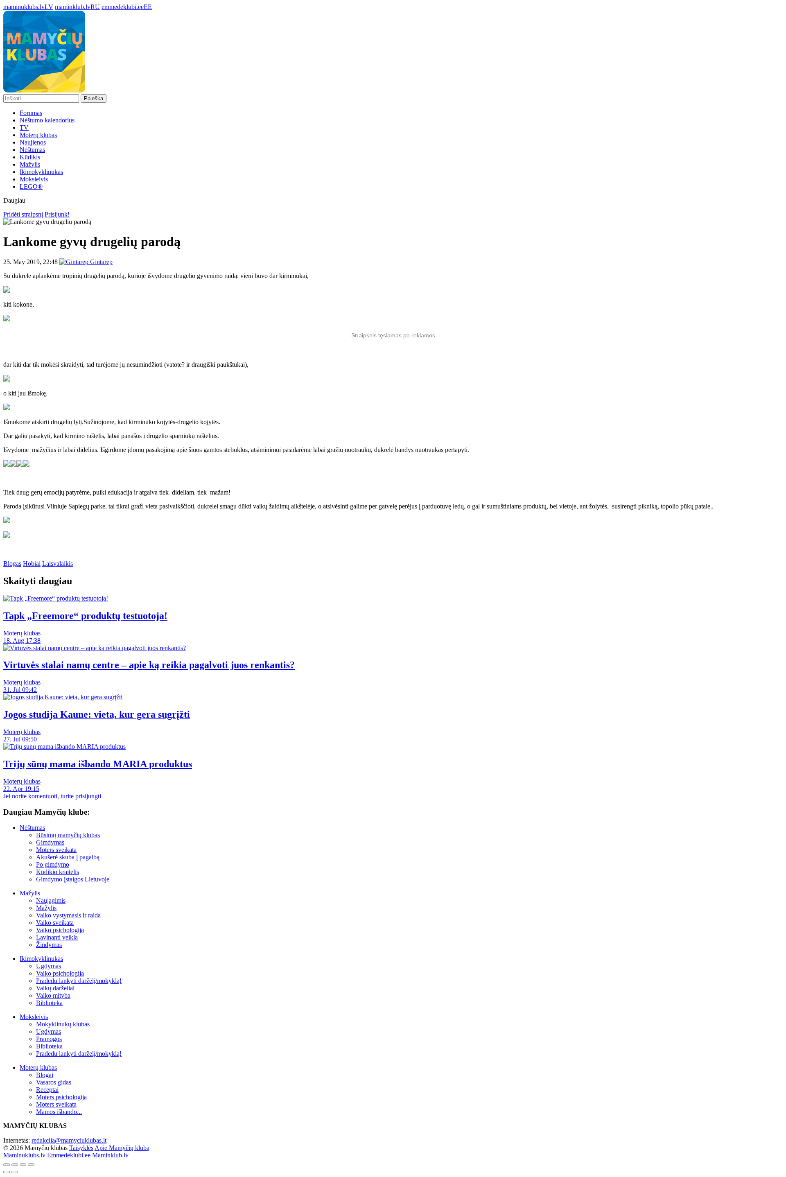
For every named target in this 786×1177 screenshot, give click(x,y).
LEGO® (31, 186)
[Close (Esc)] (6, 1164)
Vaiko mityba (53, 995)
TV (24, 127)
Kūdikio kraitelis (57, 871)
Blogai (44, 1074)
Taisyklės (81, 1147)
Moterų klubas (38, 134)
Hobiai (32, 563)
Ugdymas (48, 965)
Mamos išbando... (59, 1111)
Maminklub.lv (110, 1155)
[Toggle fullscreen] (23, 1164)
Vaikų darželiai (55, 988)
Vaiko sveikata (55, 922)
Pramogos (49, 1038)
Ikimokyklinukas (41, 171)
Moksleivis (34, 179)
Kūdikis (30, 157)
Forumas (31, 112)
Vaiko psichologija (60, 929)
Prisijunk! (57, 214)
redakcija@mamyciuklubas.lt (69, 1140)
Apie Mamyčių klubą (122, 1147)
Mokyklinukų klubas (63, 1024)
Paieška (93, 98)
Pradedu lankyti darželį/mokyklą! (79, 980)
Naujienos (33, 142)
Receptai (47, 1089)
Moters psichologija (61, 1096)
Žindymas (49, 944)
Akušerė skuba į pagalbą (67, 857)
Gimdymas (50, 842)
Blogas (12, 563)
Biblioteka (49, 1002)
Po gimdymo (52, 864)
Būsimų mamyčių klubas (68, 834)
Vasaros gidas (53, 1082)
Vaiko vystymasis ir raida (68, 915)
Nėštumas (32, 149)
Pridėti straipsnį (23, 214)
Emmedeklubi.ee (68, 1155)
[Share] (14, 1164)
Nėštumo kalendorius (47, 120)
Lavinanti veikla (57, 937)
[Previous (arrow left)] (6, 1172)
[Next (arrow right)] (14, 1172)
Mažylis (30, 164)
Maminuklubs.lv (24, 1155)
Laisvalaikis (57, 563)
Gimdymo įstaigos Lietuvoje (72, 879)
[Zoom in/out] (31, 1164)
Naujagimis (51, 900)
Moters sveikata (56, 849)
